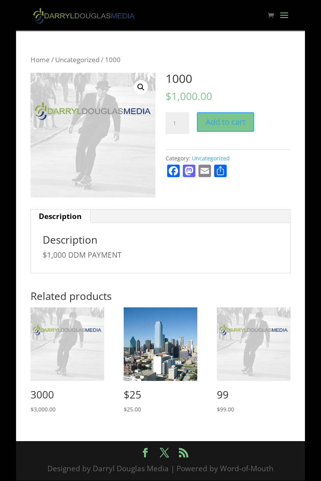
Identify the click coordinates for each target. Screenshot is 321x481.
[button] (141, 87)
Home (40, 59)
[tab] (60, 216)
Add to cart (225, 122)
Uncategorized (77, 59)
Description (60, 216)
